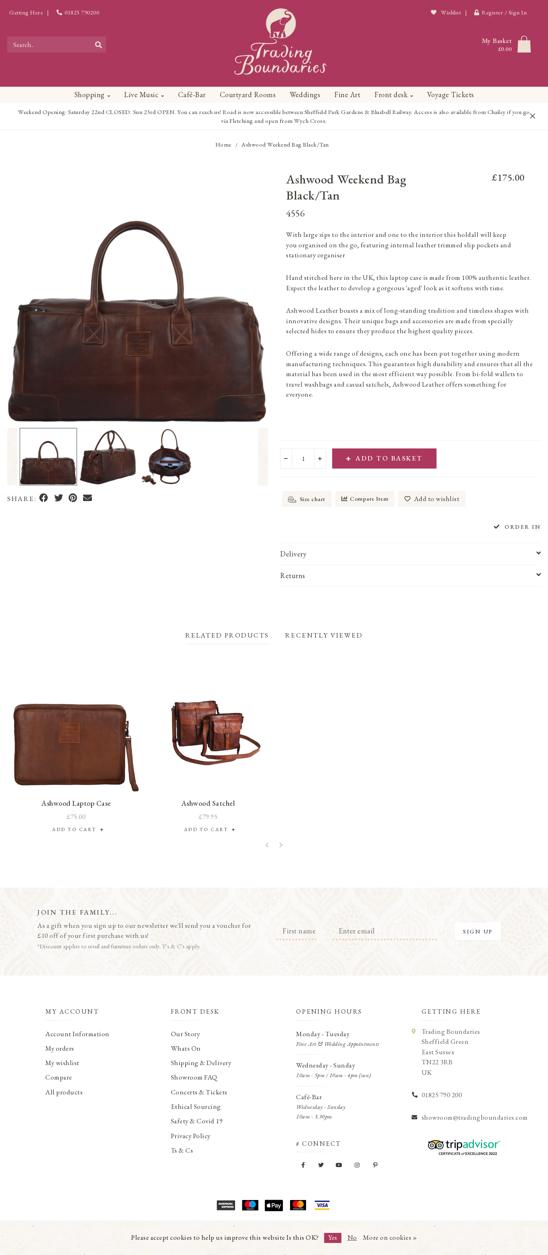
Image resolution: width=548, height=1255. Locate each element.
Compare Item (369, 498)
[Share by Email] (87, 498)
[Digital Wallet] (274, 1205)
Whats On (186, 1048)
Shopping (89, 94)
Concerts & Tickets (199, 1092)
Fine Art (347, 94)
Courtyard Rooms (248, 94)
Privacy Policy (191, 1135)
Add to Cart (76, 829)
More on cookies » (390, 1237)
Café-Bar (192, 94)
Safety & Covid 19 (197, 1120)
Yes (332, 1237)
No (352, 1237)
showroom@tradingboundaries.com (475, 1117)
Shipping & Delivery (201, 1062)
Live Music (141, 94)
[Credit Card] (250, 1205)
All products (64, 1092)
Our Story (185, 1033)
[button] (12, 457)
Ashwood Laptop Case (76, 803)
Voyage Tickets (450, 94)
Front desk (391, 94)
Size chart (311, 499)
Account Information (77, 1033)
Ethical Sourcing (196, 1106)
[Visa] (322, 1205)
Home (223, 144)
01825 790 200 (442, 1094)
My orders (59, 1048)
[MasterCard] (298, 1205)
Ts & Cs (182, 1150)
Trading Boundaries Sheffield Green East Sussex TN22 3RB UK (451, 1052)
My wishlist (62, 1062)
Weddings (305, 94)
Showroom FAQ (194, 1077)
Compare (58, 1077)
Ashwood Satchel (208, 803)
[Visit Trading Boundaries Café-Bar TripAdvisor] (462, 1144)
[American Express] (226, 1205)
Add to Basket (389, 458)
